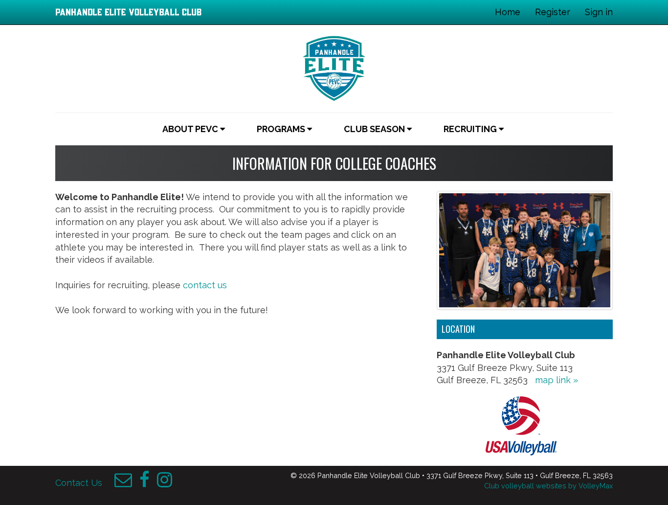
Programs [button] (282, 129)
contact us (205, 285)
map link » (556, 380)
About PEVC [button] (191, 129)
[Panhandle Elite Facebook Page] (144, 483)
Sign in (599, 12)
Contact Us (78, 483)
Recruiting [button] (471, 129)
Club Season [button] (375, 129)
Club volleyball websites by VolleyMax (548, 486)
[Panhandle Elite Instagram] (164, 483)
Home (507, 12)
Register (552, 12)
